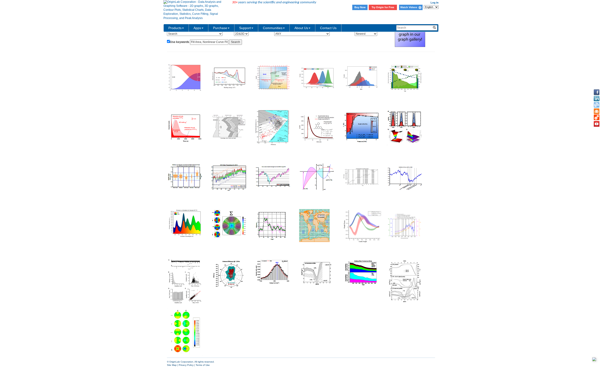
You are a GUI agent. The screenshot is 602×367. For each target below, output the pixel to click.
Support (245, 28)
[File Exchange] (597, 118)
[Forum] (597, 111)
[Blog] (597, 105)
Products (175, 28)
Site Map (172, 365)
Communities (272, 28)
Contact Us (328, 28)
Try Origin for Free (383, 7)
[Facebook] (597, 92)
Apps (197, 28)
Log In (435, 2)
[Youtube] (597, 124)
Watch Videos (409, 7)
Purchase (220, 28)
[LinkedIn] (597, 99)
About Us (301, 28)
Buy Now (360, 7)
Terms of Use (203, 365)
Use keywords (179, 42)
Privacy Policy (186, 365)
